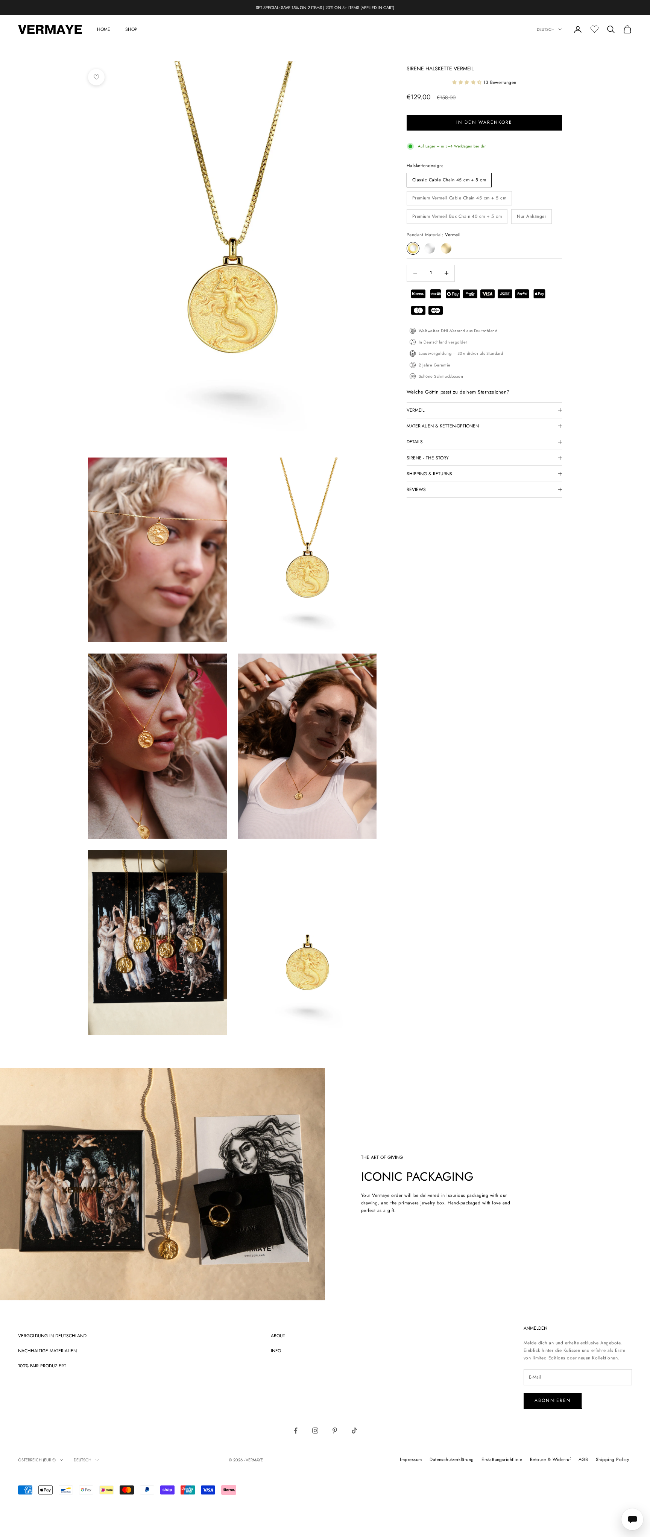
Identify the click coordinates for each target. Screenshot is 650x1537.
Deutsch (545, 29)
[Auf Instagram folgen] (315, 1430)
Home (103, 29)
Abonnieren (553, 1400)
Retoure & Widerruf (550, 1459)
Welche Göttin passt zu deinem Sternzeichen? (458, 391)
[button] (467, 82)
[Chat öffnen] (632, 1519)
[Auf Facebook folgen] (295, 1430)
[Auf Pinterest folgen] (335, 1430)
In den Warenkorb (484, 122)
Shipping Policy (612, 1459)
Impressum (411, 1459)
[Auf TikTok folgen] (354, 1430)
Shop (131, 29)
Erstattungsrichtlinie (501, 1459)
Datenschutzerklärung (452, 1459)
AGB (583, 1459)
